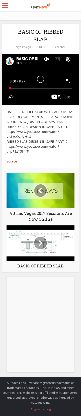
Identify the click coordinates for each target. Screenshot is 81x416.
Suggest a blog (41, 409)
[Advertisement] (40, 327)
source (12, 161)
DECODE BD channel (52, 47)
